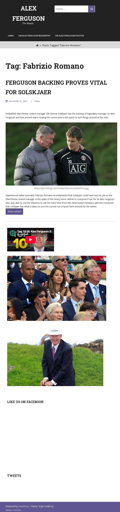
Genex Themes (13, 510)
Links (11, 35)
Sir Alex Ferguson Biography (34, 35)
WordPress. (24, 506)
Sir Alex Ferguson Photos (69, 35)
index (37, 101)
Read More (14, 211)
